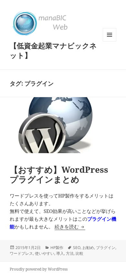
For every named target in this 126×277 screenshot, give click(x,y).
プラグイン (105, 247)
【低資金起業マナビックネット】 (53, 50)
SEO (76, 247)
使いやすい (44, 253)
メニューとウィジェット (109, 41)
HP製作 (56, 247)
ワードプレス (21, 253)
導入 (60, 253)
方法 (70, 253)
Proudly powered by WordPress (39, 269)
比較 (79, 253)
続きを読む (70, 226)
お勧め (88, 247)
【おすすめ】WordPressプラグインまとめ (59, 174)
